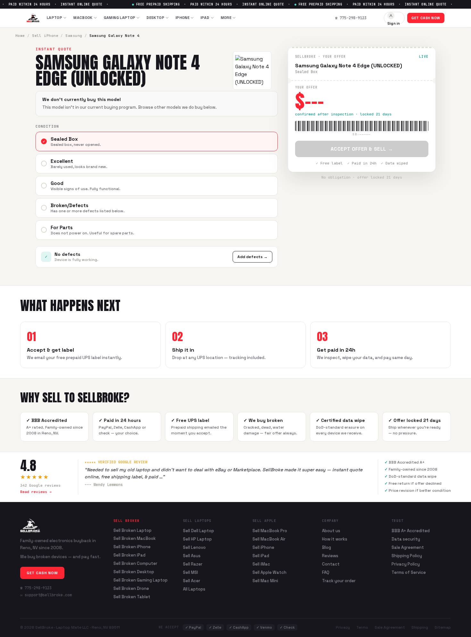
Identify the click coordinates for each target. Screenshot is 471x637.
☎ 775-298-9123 (36, 588)
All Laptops (194, 589)
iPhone (182, 17)
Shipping (419, 627)
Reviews (330, 555)
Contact (331, 564)
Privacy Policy (406, 564)
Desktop (155, 17)
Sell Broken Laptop (132, 530)
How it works (334, 539)
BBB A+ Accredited (411, 530)
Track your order (339, 580)
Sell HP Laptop (197, 539)
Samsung (73, 35)
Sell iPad (260, 555)
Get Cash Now (425, 18)
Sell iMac (261, 564)
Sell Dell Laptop (198, 530)
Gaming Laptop (120, 17)
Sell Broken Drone (131, 588)
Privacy (343, 627)
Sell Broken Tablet (131, 596)
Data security (406, 539)
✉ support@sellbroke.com (46, 595)
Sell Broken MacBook (134, 538)
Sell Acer (191, 580)
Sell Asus (192, 555)
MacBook (83, 17)
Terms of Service (409, 572)
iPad (205, 17)
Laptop (54, 17)
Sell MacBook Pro (269, 530)
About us (331, 530)
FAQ (325, 572)
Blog (326, 547)
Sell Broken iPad (129, 555)
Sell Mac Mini (265, 580)
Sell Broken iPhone (132, 546)
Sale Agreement (408, 547)
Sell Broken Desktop (133, 571)
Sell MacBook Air (268, 539)
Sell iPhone (45, 35)
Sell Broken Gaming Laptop (140, 580)
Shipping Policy (407, 555)
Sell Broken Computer (135, 563)
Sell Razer (192, 564)
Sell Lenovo (194, 547)
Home (20, 35)
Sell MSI (190, 572)
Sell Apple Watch (269, 572)
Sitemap (442, 627)
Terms (362, 627)
